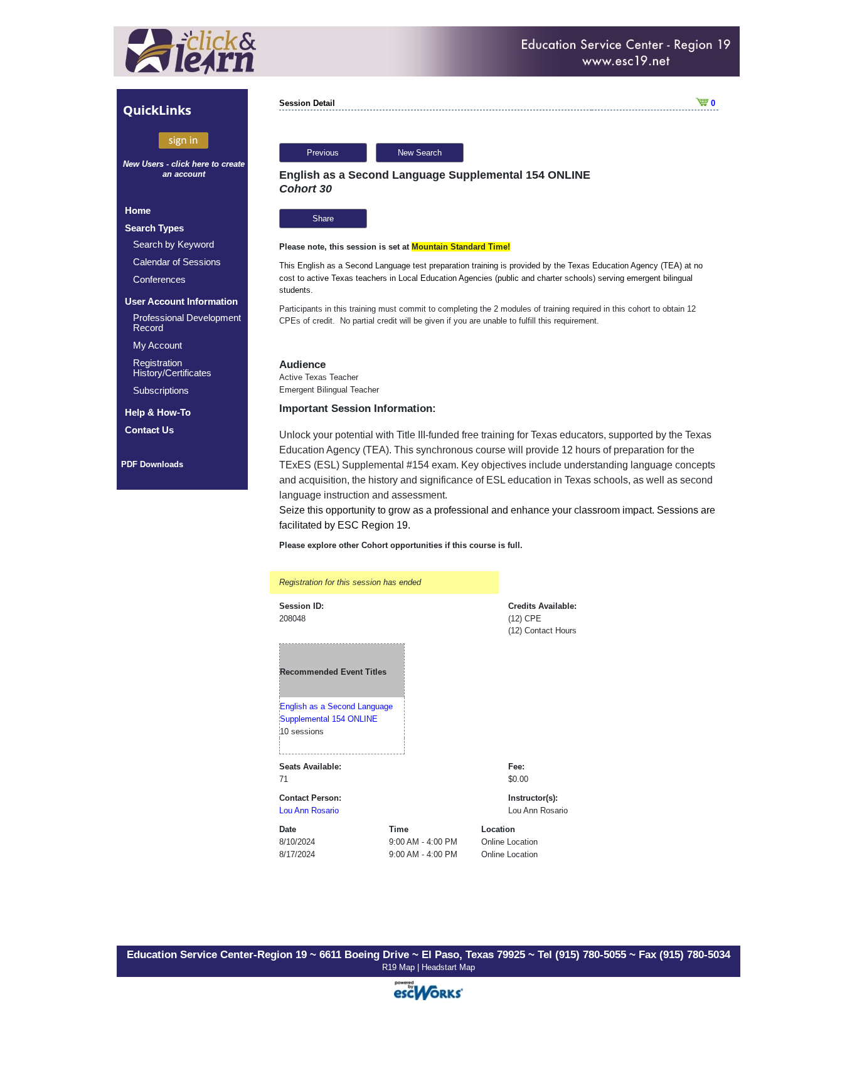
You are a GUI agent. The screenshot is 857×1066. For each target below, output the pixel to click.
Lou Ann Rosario (309, 810)
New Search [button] (420, 152)
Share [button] (323, 218)
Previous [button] (323, 152)
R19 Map (399, 967)
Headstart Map (448, 967)
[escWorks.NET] (428, 989)
